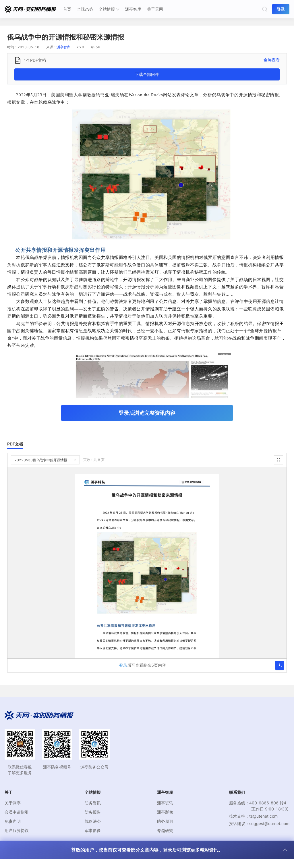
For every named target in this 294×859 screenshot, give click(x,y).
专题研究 (165, 830)
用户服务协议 (17, 830)
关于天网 (155, 9)
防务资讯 (93, 802)
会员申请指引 (17, 812)
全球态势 (85, 9)
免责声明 (13, 821)
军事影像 (93, 830)
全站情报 (107, 9)
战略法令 (93, 821)
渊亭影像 (165, 812)
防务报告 (93, 812)
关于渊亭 (13, 802)
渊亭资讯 (165, 802)
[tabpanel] (147, 562)
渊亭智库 (133, 9)
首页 (67, 9)
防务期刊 (165, 821)
